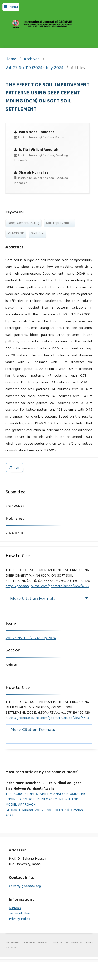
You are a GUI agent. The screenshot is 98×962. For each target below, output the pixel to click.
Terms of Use (19, 914)
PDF (16, 468)
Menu (13, 7)
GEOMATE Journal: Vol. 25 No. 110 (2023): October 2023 (44, 813)
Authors (15, 908)
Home (10, 59)
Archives (31, 59)
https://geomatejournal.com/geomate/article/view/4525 (47, 586)
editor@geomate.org (25, 886)
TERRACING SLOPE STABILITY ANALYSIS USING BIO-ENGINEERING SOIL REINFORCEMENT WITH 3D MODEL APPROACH (46, 799)
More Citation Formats (33, 598)
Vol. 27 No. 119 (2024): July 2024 (34, 68)
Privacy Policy (19, 919)
